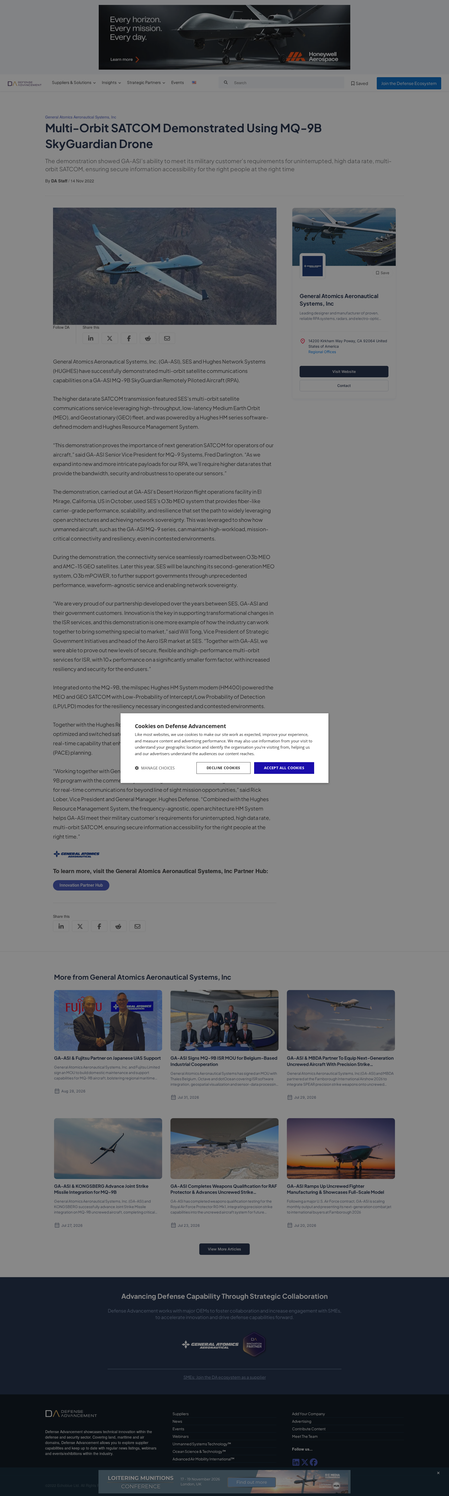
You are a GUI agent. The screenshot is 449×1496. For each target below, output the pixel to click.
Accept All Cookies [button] (284, 767)
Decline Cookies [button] (223, 767)
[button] (155, 768)
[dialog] (224, 748)
